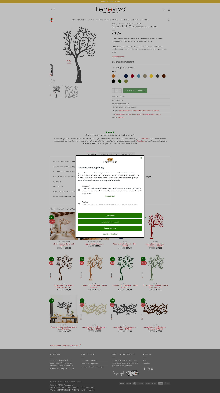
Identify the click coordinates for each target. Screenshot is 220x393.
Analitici (85, 202)
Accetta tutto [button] (110, 216)
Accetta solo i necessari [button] (110, 222)
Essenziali (86, 186)
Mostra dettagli (110, 196)
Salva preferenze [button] (110, 228)
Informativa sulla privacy (110, 234)
